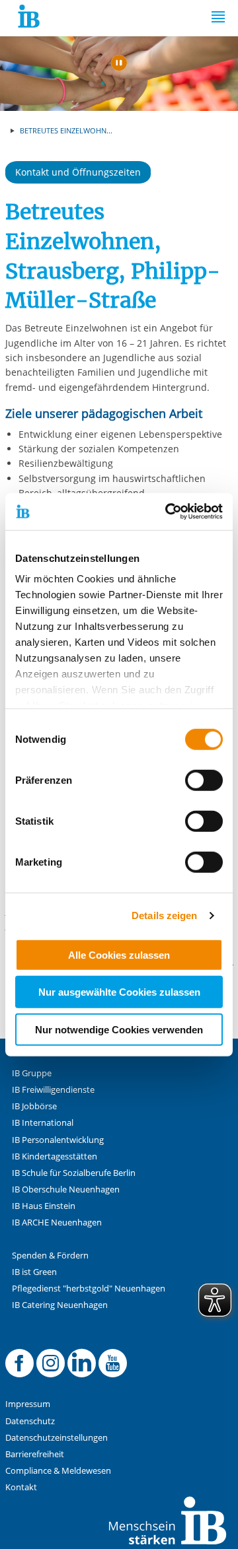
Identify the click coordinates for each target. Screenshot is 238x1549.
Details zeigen (164, 915)
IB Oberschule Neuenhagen (66, 1189)
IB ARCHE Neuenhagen (57, 1222)
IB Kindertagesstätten (54, 1156)
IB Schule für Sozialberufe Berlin (74, 1173)
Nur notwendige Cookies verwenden (119, 1029)
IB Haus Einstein (43, 1206)
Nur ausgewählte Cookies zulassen (119, 992)
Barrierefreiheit (34, 1454)
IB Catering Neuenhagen (60, 1305)
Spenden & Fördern (50, 1255)
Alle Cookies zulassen (119, 954)
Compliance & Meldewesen (58, 1470)
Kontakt (21, 1487)
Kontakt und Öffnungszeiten (78, 172)
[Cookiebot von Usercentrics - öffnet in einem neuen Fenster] (168, 511)
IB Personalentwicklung (58, 1140)
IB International (42, 1122)
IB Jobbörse (34, 1106)
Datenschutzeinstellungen (56, 1437)
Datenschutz (30, 1421)
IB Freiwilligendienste (53, 1089)
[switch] (204, 779)
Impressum (27, 1404)
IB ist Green (34, 1272)
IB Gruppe (32, 1073)
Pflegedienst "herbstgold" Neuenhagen (88, 1288)
